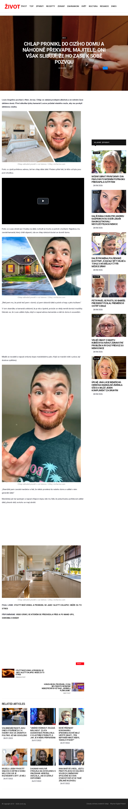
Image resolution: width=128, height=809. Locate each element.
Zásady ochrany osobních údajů (97, 804)
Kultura (93, 6)
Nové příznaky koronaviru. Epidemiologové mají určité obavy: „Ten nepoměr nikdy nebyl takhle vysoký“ (69, 734)
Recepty (50, 6)
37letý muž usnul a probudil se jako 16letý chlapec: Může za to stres (30, 673)
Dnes (113, 6)
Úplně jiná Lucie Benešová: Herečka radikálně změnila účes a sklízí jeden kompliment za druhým (107, 386)
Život (24, 6)
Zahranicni (73, 6)
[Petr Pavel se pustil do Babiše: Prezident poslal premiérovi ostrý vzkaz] (109, 285)
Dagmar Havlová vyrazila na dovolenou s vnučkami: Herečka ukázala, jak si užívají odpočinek (43, 773)
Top (32, 6)
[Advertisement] (43, 334)
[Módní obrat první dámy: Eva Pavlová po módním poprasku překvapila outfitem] (109, 161)
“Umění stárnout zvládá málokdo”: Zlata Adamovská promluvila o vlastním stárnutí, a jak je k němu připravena (43, 733)
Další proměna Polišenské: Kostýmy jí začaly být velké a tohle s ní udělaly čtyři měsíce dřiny (109, 262)
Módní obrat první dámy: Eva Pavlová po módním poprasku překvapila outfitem (108, 179)
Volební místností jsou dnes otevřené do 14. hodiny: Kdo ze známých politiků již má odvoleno (14, 732)
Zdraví (61, 6)
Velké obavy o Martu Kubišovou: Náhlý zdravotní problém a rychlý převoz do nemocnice (108, 344)
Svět (84, 6)
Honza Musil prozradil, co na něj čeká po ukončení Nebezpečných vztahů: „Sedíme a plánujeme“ (56, 688)
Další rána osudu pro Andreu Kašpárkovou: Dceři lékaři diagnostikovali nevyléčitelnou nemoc (108, 220)
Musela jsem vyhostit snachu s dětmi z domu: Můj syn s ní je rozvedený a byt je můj (14, 772)
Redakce (104, 6)
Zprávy (40, 6)
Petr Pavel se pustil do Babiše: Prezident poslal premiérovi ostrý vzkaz (108, 303)
